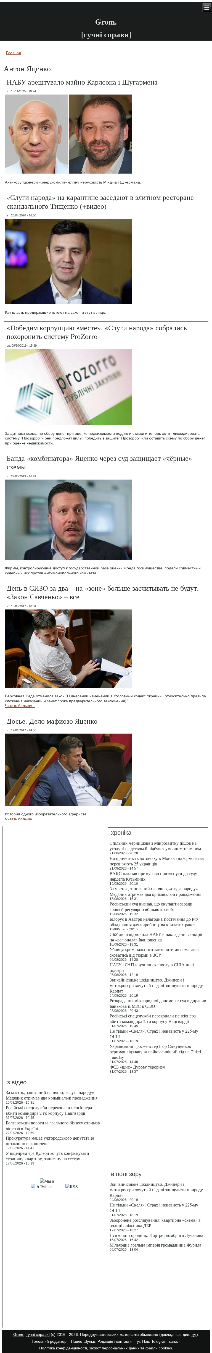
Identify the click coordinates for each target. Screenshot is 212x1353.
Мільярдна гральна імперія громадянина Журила (155, 1245)
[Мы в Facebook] (35, 1186)
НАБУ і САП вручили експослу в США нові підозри (152, 967)
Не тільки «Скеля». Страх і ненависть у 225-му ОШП (154, 1033)
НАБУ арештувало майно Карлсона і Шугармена (82, 82)
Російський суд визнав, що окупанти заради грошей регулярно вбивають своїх (151, 906)
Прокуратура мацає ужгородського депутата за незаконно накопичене (50, 1140)
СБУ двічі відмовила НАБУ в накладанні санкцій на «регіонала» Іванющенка (156, 937)
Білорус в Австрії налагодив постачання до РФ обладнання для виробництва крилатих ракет (154, 921)
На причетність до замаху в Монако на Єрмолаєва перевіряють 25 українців (157, 861)
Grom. (106, 21)
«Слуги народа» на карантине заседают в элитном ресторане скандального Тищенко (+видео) (100, 201)
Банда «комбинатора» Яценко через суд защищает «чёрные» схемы (99, 462)
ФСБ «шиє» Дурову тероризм (137, 1067)
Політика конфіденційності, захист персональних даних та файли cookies (105, 1348)
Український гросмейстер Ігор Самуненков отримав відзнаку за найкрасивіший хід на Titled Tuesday (155, 1051)
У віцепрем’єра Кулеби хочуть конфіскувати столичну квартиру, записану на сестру (47, 1155)
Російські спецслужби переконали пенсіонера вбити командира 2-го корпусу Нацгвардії (153, 1018)
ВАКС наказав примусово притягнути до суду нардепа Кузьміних (153, 876)
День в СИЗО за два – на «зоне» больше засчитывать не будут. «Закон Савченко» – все (103, 592)
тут (194, 1334)
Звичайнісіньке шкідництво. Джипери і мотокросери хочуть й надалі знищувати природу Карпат (156, 985)
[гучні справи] (37, 1334)
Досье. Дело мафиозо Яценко (52, 721)
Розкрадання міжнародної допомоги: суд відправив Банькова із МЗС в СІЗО (158, 1003)
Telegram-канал (165, 1341)
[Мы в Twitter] (52, 1186)
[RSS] (71, 1186)
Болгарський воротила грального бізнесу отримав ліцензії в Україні (53, 1125)
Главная (13, 53)
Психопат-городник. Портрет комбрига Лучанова (156, 1235)
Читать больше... (20, 705)
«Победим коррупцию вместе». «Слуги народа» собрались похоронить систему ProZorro (97, 332)
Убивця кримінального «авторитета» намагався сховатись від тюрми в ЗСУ (154, 952)
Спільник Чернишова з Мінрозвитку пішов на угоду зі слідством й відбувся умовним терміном (155, 845)
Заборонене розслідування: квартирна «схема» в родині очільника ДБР (155, 1222)
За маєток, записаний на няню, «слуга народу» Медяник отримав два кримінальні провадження (155, 891)
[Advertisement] (54, 1290)
